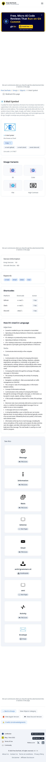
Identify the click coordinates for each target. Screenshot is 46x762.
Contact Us (14, 754)
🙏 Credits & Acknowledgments (14, 722)
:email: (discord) (34, 147)
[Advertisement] (23, 60)
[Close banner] (41, 15)
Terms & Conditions (26, 754)
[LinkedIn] (43, 742)
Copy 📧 (8, 143)
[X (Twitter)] (38, 742)
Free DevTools (6, 90)
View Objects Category (28, 711)
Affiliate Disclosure (27, 757)
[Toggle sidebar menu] (42, 3)
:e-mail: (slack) (22, 147)
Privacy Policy (39, 754)
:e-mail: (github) (9, 147)
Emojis (15, 90)
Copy (35, 300)
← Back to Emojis (9, 711)
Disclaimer (15, 757)
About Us (5, 754)
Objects (22, 90)
